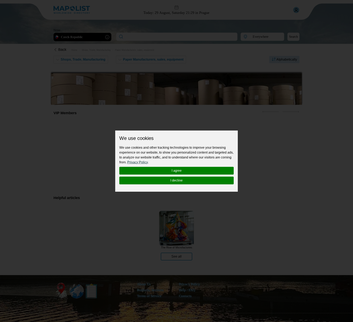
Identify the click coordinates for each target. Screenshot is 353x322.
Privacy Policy (137, 162)
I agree (177, 170)
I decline (176, 180)
